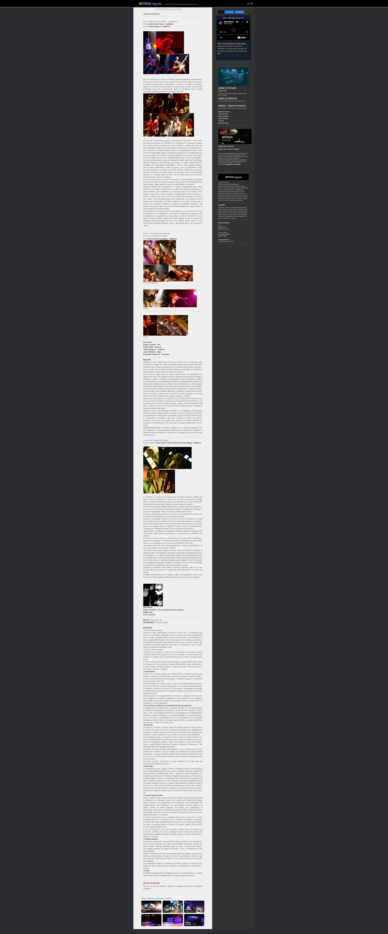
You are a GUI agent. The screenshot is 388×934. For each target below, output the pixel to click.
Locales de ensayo (223, 114)
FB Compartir (229, 12)
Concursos (221, 121)
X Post (221, 12)
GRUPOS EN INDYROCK (151, 883)
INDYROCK (150, 3)
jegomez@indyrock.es (223, 229)
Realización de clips (223, 123)
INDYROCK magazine (233, 177)
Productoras (221, 111)
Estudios (227, 111)
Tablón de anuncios (223, 118)
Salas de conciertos (223, 116)
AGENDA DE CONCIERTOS (227, 98)
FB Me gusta (239, 12)
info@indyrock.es (222, 227)
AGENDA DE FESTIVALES (227, 88)
